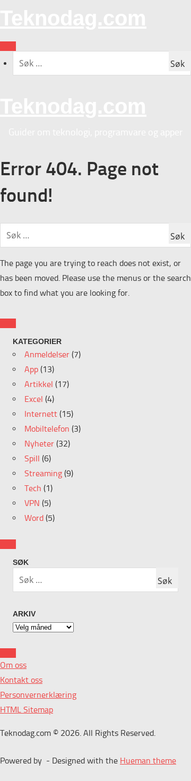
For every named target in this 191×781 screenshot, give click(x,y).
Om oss (13, 665)
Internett (40, 414)
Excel (33, 399)
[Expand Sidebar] (8, 323)
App (31, 369)
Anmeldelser (47, 354)
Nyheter (39, 444)
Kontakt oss (21, 680)
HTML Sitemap (26, 710)
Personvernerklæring (38, 695)
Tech (32, 488)
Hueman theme (148, 761)
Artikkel (38, 384)
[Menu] (8, 46)
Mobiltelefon (47, 429)
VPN (32, 503)
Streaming (43, 473)
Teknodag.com (73, 18)
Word (34, 518)
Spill (32, 458)
